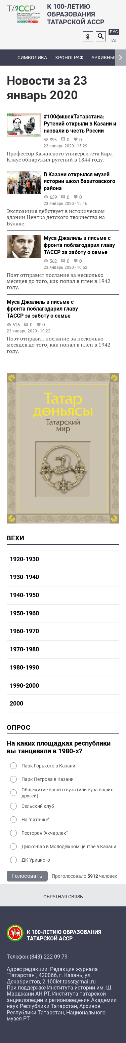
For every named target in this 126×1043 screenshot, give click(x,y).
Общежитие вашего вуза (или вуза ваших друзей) (67, 792)
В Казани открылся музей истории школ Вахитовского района (79, 181)
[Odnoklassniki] (88, 36)
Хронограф (69, 57)
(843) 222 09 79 (49, 957)
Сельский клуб (38, 806)
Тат (113, 40)
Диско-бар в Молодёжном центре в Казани (69, 846)
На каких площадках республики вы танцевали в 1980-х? (59, 747)
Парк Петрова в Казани (48, 779)
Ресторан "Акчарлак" (45, 833)
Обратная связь (63, 896)
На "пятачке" (35, 819)
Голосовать (27, 876)
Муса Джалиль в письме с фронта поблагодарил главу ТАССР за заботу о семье (79, 245)
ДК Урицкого (36, 860)
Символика (32, 57)
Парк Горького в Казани (48, 765)
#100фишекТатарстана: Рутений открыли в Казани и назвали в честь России (80, 123)
